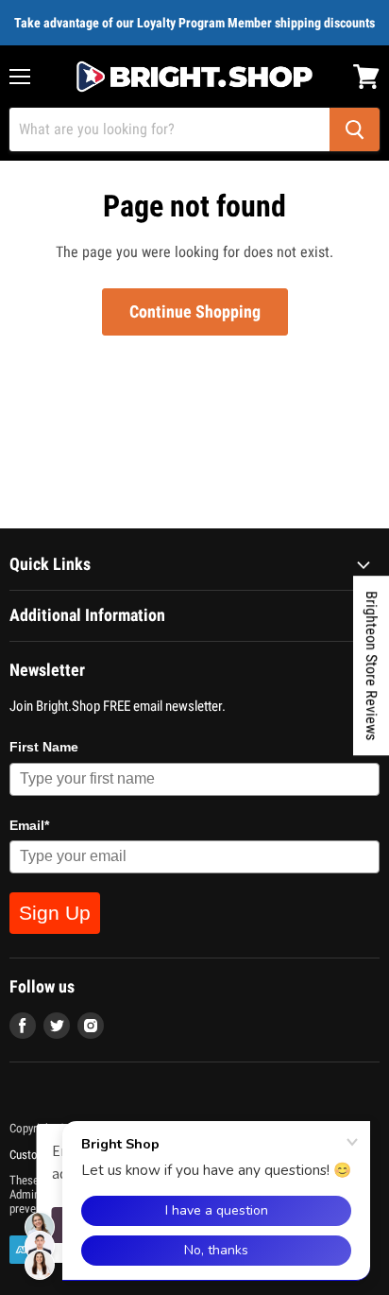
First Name (43, 746)
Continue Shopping (195, 311)
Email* (29, 825)
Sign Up (55, 913)
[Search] (355, 129)
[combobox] (169, 129)
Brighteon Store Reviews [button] (372, 665)
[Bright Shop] (194, 76)
